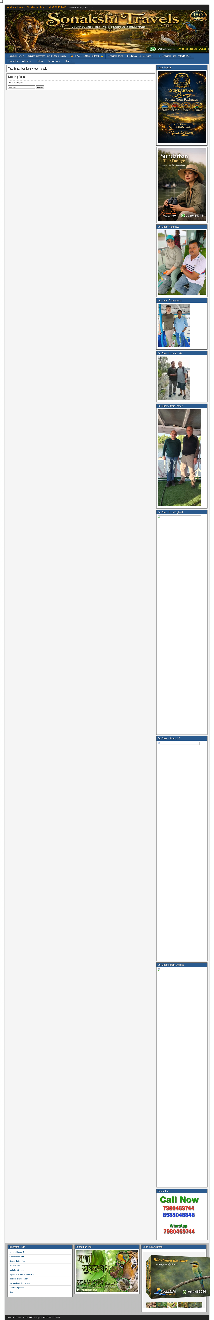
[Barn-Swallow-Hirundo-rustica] (166, 1305)
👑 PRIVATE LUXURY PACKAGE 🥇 (86, 56)
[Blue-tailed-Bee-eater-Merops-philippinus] (187, 1305)
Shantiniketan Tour (17, 1261)
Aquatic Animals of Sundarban (22, 1274)
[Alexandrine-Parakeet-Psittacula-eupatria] (156, 1305)
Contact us (53, 61)
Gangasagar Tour (16, 1257)
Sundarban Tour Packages (139, 56)
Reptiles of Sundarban (18, 1279)
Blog (67, 61)
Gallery (40, 61)
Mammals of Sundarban (19, 1283)
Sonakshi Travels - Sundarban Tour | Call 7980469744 (36, 7)
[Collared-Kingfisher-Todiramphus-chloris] (198, 1305)
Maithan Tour (14, 1266)
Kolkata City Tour (16, 1270)
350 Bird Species (16, 1288)
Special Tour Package (19, 61)
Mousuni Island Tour (17, 1252)
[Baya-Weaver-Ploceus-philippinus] (177, 1305)
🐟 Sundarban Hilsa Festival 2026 (173, 56)
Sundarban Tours (115, 56)
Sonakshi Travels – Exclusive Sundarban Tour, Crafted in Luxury (37, 56)
